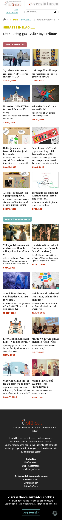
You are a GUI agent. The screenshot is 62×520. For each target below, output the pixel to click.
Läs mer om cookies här (45, 504)
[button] (58, 20)
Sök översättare (12, 9)
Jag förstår (31, 512)
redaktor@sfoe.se (31, 470)
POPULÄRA (26, 20)
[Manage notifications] (55, 513)
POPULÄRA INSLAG (17, 219)
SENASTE (14, 20)
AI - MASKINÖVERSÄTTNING (46, 20)
